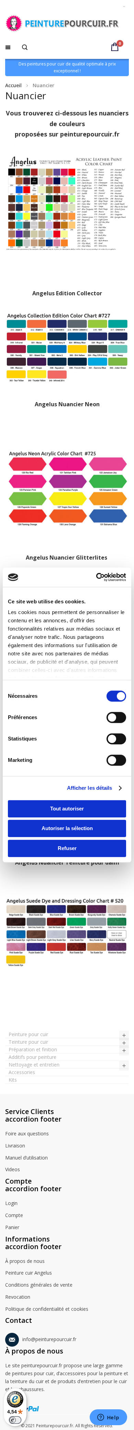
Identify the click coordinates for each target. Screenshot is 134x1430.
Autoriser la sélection (67, 828)
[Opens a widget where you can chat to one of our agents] (108, 1418)
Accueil (13, 85)
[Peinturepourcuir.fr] (67, 23)
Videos (12, 1169)
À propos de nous (25, 1261)
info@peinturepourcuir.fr (49, 1339)
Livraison (15, 1145)
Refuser (67, 848)
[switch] (116, 718)
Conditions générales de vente (38, 1284)
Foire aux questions (27, 1133)
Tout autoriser (67, 808)
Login (11, 1203)
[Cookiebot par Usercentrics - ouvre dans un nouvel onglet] (96, 577)
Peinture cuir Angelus (28, 1272)
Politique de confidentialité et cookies (46, 1309)
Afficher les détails (89, 788)
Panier (12, 1227)
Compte (14, 1215)
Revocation (17, 1297)
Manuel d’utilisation (26, 1157)
